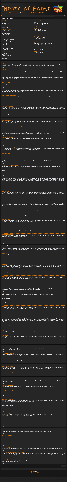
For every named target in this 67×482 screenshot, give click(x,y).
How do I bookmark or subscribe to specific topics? (41, 44)
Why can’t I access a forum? (6, 44)
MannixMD (35, 471)
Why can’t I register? (4, 22)
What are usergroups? (37, 22)
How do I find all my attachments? (39, 49)
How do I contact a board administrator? (39, 54)
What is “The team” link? (37, 26)
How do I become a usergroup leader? (39, 24)
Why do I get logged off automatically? (7, 26)
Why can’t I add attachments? (6, 45)
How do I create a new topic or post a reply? (8, 39)
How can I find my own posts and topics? (40, 40)
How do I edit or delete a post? (6, 40)
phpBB (31, 472)
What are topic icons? (5, 58)
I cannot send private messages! (38, 29)
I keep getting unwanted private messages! (40, 30)
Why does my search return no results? (39, 38)
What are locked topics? (5, 57)
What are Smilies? (4, 53)
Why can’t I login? (4, 24)
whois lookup (62, 453)
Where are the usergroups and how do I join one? (41, 23)
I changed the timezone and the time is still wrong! (9, 32)
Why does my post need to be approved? (7, 48)
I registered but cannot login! (6, 23)
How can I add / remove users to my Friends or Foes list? (42, 34)
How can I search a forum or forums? (39, 37)
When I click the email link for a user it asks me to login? (9, 36)
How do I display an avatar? (5, 35)
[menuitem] (8, 1)
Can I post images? (4, 54)
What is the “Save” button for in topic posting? (8, 47)
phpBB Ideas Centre (40, 448)
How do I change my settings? (6, 30)
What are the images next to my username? (8, 34)
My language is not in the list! (6, 33)
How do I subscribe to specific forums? (39, 45)
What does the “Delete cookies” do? (7, 27)
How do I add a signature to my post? (7, 41)
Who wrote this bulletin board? (38, 52)
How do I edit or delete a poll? (6, 43)
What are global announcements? (6, 55)
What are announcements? (5, 56)
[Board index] (15, 9)
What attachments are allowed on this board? (40, 48)
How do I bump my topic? (5, 49)
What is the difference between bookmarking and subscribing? (43, 43)
